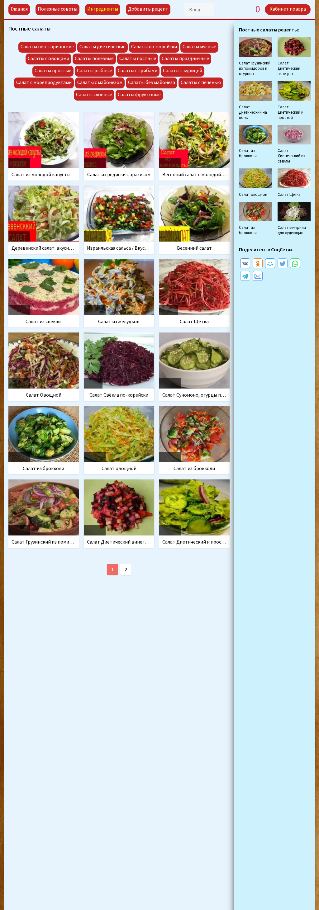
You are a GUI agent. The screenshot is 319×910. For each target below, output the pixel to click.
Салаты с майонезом (99, 82)
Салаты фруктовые (139, 94)
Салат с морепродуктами (44, 82)
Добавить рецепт (148, 9)
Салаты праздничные (185, 58)
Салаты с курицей (182, 70)
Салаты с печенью (201, 82)
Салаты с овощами (48, 58)
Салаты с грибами (137, 70)
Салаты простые (53, 70)
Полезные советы (57, 9)
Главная (19, 9)
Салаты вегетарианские (47, 46)
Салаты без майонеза (151, 82)
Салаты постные (137, 58)
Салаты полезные (94, 58)
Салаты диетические (102, 46)
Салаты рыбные (94, 70)
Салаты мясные (199, 46)
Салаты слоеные (94, 94)
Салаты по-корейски (154, 46)
